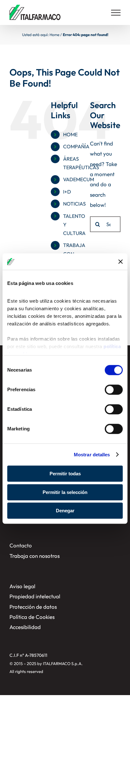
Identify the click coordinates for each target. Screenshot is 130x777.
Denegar (65, 510)
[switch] (114, 390)
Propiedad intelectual (34, 596)
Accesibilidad (25, 627)
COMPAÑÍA (76, 146)
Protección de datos (33, 606)
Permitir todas (65, 473)
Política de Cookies (32, 617)
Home (54, 34)
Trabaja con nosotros (34, 555)
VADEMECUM (78, 179)
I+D (67, 191)
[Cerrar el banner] (120, 261)
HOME (70, 134)
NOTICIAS (74, 203)
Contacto (20, 545)
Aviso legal (22, 586)
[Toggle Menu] (116, 12)
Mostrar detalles (92, 454)
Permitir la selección (65, 492)
